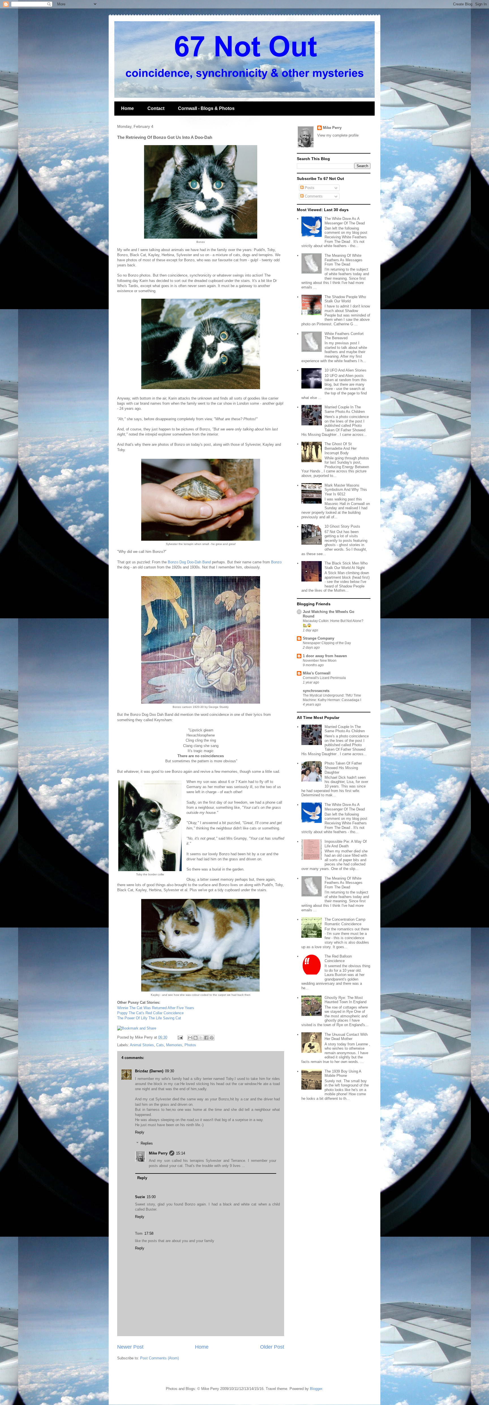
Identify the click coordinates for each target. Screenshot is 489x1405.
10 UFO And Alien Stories (345, 370)
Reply (139, 1132)
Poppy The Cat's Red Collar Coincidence (150, 1013)
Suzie (140, 1197)
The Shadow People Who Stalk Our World (345, 299)
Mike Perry (158, 1153)
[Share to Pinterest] (212, 1038)
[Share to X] (201, 1038)
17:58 (148, 1233)
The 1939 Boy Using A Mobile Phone (343, 1073)
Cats (160, 1045)
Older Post (272, 1347)
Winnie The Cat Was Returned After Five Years (155, 1008)
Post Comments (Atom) (159, 1358)
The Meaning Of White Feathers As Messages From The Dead (344, 259)
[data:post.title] (136, 1028)
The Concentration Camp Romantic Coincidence (345, 921)
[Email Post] (180, 1037)
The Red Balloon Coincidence (338, 958)
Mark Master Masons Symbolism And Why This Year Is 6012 (346, 489)
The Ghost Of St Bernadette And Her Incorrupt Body (341, 448)
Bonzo (276, 562)
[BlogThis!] (195, 1038)
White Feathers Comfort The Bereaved (344, 336)
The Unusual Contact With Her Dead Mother (346, 1036)
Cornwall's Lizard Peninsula (324, 678)
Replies (147, 1143)
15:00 (151, 1197)
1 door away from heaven (325, 656)
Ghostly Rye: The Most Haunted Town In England (345, 1000)
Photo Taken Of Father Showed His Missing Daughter (343, 767)
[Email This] (190, 1038)
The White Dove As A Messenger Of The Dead (345, 221)
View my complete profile (338, 135)
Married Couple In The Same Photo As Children (345, 409)
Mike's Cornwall (317, 673)
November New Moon (319, 661)
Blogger (316, 1389)
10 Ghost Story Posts (342, 526)
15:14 (180, 1153)
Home (127, 108)
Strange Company (318, 638)
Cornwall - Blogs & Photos (206, 108)
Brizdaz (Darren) (149, 1071)
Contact (155, 108)
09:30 (169, 1071)
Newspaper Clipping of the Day (327, 643)
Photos (190, 1045)
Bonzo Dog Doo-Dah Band (189, 562)
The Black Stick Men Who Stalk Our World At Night (346, 565)
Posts (309, 188)
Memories (174, 1045)
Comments (313, 196)
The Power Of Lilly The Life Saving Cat (149, 1018)
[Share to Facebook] (206, 1038)
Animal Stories (142, 1045)
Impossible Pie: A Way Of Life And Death (346, 843)
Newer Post (130, 1347)
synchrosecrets (316, 691)
